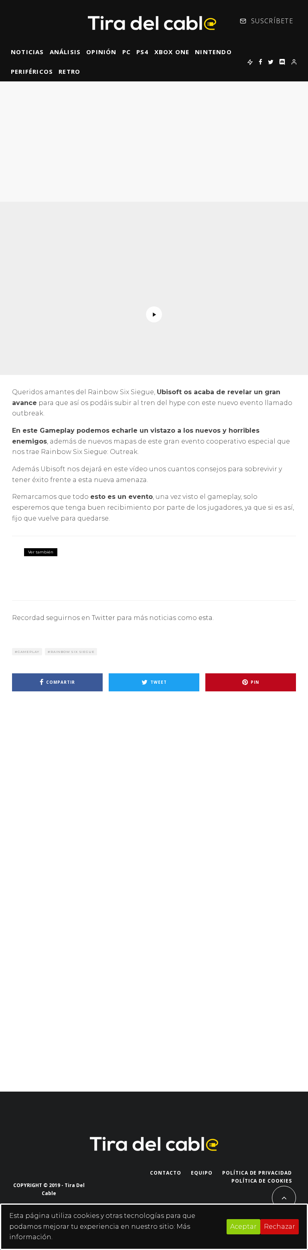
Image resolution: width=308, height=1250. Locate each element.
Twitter (103, 618)
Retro (69, 71)
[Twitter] (270, 61)
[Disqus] (154, 811)
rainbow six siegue (72, 652)
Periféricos (32, 71)
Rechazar (279, 1226)
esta (206, 618)
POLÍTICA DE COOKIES (261, 1180)
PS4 (142, 52)
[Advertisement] (154, 141)
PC (126, 52)
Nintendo (213, 52)
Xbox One (172, 52)
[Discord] (282, 61)
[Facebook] (260, 61)
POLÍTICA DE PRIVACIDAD (257, 1172)
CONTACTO (165, 1172)
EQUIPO (202, 1172)
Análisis (65, 52)
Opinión (101, 52)
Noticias (27, 52)
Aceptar (243, 1226)
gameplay (28, 652)
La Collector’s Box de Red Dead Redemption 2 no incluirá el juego (182, 562)
